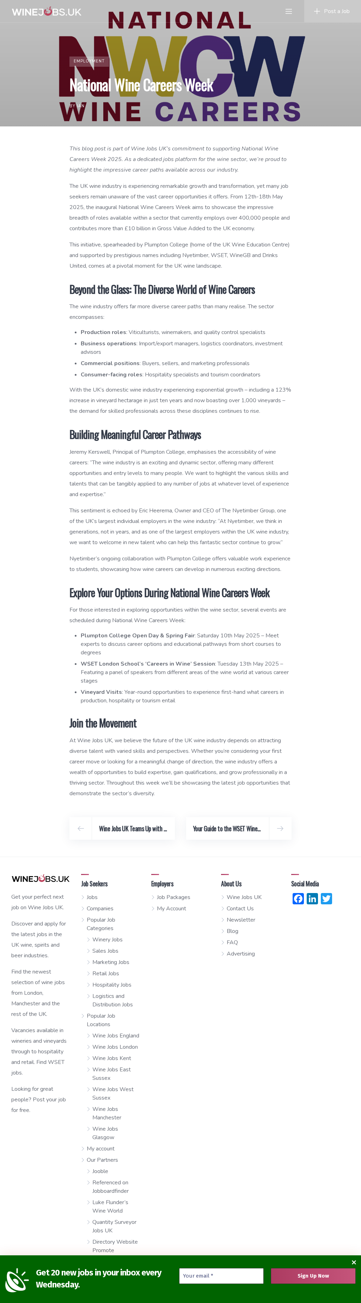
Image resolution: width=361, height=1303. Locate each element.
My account (101, 1149)
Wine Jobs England (115, 1036)
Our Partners (102, 1160)
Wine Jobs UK (244, 897)
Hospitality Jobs (111, 985)
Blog (232, 931)
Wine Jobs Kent (111, 1058)
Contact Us (240, 908)
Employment (89, 61)
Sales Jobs (105, 951)
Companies (100, 908)
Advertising (241, 954)
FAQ (232, 942)
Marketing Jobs (110, 962)
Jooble (100, 1171)
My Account (171, 908)
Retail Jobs (105, 973)
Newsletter (241, 920)
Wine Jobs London (115, 1047)
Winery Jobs (107, 940)
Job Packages (173, 897)
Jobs (92, 897)
